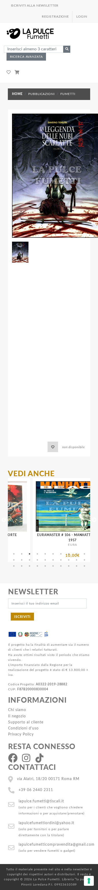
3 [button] (29, 554)
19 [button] (76, 560)
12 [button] (21, 560)
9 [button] (76, 554)
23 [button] (29, 566)
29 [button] (76, 566)
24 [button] (37, 566)
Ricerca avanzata (26, 56)
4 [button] (37, 554)
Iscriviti (22, 616)
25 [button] (45, 566)
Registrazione (55, 16)
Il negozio (17, 716)
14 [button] (37, 560)
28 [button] (68, 566)
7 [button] (61, 554)
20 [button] (84, 560)
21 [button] (13, 566)
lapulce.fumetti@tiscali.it (41, 801)
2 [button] (21, 554)
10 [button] (84, 554)
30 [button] (84, 566)
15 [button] (45, 560)
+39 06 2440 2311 (36, 790)
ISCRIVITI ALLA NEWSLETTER (35, 5)
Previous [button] (4, 520)
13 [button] (29, 560)
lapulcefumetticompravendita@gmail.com (57, 844)
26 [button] (53, 566)
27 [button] (61, 566)
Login (81, 16)
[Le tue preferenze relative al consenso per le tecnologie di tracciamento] (89, 881)
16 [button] (53, 560)
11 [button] (13, 560)
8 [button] (68, 554)
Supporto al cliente (25, 722)
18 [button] (68, 560)
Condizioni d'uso (23, 728)
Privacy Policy (21, 734)
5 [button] (45, 554)
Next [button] (94, 520)
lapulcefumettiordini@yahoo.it (46, 823)
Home (17, 94)
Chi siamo (17, 710)
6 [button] (53, 554)
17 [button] (61, 560)
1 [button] (13, 554)
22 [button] (21, 566)
